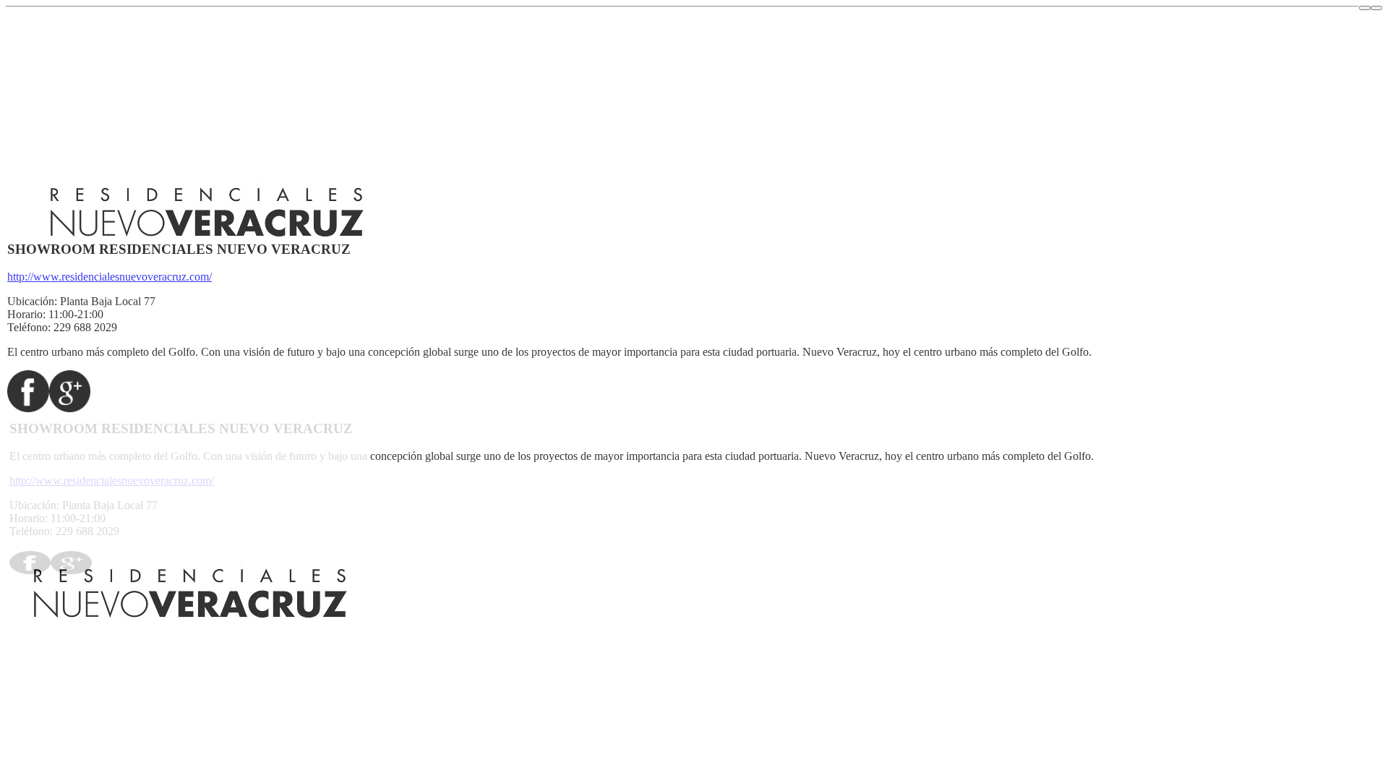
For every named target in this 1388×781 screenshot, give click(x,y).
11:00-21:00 (75, 314)
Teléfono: (29, 327)
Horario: (26, 314)
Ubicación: (32, 301)
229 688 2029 (85, 327)
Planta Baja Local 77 (107, 301)
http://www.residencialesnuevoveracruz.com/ (109, 276)
